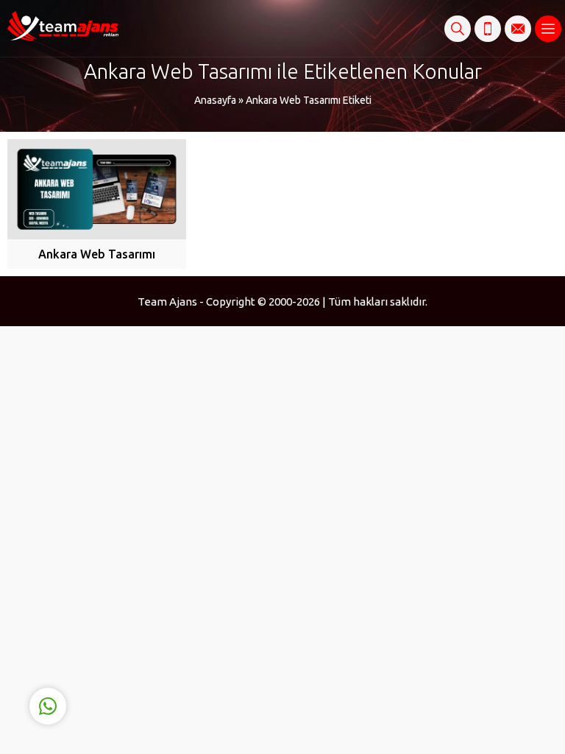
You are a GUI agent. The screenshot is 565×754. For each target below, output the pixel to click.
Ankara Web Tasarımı (96, 254)
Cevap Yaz (140, 645)
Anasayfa (215, 100)
